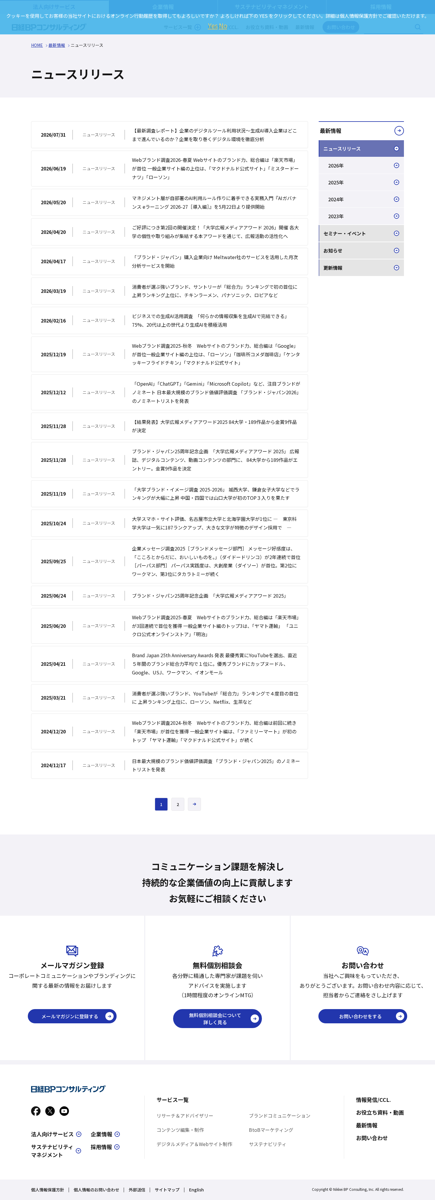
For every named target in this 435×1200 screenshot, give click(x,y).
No (223, 25)
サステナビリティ (267, 1144)
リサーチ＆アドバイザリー (185, 1115)
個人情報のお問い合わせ (96, 1190)
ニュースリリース (342, 148)
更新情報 (332, 267)
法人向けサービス (52, 1134)
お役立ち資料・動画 (380, 1112)
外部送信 (137, 1190)
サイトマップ (167, 1190)
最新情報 (57, 45)
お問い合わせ (372, 1138)
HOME (37, 45)
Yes (213, 25)
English (196, 1190)
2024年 (336, 199)
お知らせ (332, 250)
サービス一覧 (172, 1099)
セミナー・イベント (344, 233)
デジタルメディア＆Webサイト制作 (194, 1144)
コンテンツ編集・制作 (180, 1129)
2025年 (336, 182)
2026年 (336, 165)
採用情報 (101, 1146)
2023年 (336, 216)
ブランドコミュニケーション (279, 1115)
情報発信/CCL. (373, 1099)
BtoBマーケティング (271, 1129)
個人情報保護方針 (47, 1190)
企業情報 (101, 1134)
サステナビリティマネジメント (52, 1150)
